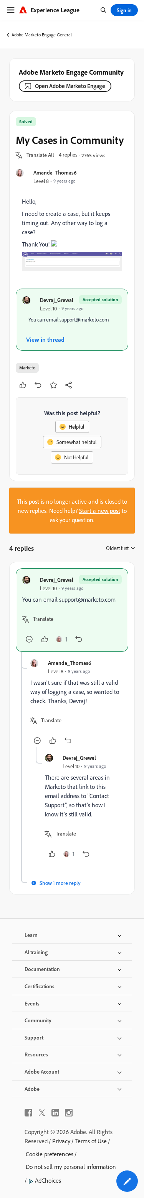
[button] (40, 155)
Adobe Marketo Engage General (42, 35)
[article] (72, 610)
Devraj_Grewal (56, 300)
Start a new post (99, 510)
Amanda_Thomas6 (55, 172)
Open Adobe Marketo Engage (70, 86)
